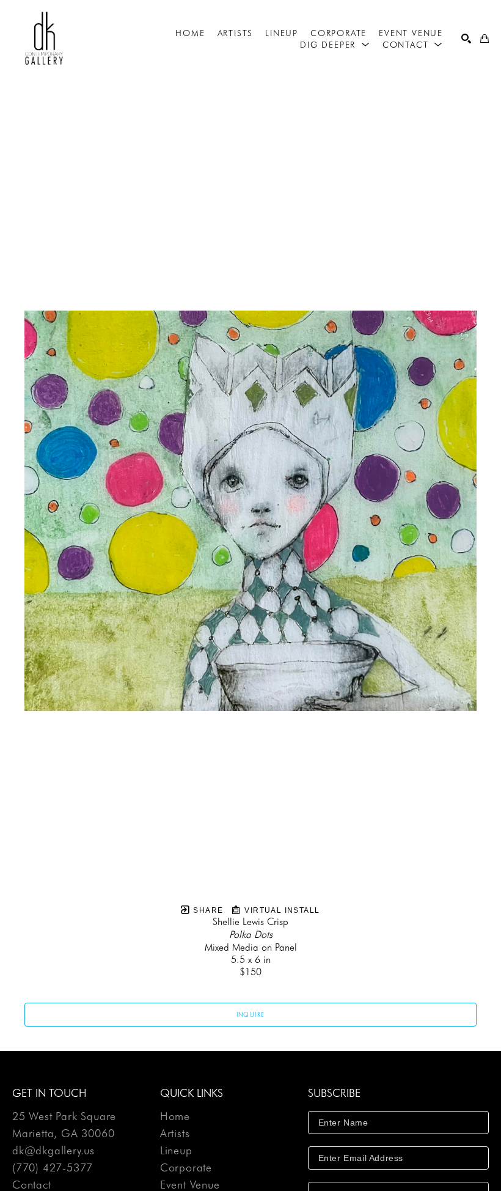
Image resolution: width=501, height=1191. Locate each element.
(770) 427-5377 (52, 1168)
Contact (31, 1184)
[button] (335, 45)
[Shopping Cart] (484, 38)
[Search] (466, 38)
